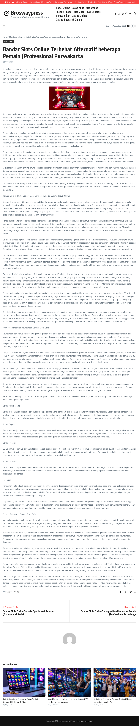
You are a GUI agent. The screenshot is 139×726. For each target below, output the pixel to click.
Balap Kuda (78, 7)
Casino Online (79, 15)
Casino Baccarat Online (69, 19)
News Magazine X (86, 721)
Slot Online (92, 7)
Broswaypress (27, 12)
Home (5, 37)
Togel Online (63, 7)
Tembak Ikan (63, 15)
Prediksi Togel (64, 11)
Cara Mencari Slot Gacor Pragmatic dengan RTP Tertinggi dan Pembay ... (68, 700)
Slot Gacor (80, 11)
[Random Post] (128, 26)
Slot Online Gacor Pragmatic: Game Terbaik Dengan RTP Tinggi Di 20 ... (21, 700)
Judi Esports (94, 11)
